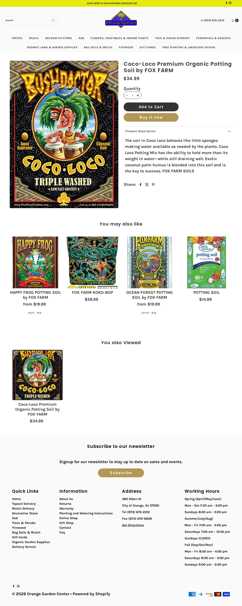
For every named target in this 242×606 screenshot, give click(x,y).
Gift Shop (66, 523)
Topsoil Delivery (24, 504)
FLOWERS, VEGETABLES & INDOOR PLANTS (119, 38)
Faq (62, 532)
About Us (66, 499)
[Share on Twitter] (147, 184)
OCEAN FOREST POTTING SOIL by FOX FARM (149, 295)
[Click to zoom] (113, 66)
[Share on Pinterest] (153, 184)
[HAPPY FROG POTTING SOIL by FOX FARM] (35, 262)
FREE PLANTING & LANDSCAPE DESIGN (188, 47)
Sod (81, 38)
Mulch (34, 38)
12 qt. (39, 313)
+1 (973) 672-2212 (212, 20)
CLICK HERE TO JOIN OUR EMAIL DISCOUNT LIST (112, 3)
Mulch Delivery (23, 508)
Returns (65, 504)
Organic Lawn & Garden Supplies (52, 47)
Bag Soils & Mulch (98, 47)
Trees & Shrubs (24, 523)
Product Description (140, 131)
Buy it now (151, 117)
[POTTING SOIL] (206, 262)
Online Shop (68, 518)
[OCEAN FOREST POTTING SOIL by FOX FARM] (149, 262)
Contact (65, 528)
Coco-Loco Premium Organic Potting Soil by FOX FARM (37, 409)
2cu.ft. (31, 313)
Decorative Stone (58, 38)
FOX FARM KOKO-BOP (92, 292)
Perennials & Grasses (213, 38)
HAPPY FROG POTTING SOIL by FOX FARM (35, 295)
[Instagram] (230, 3)
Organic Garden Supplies (31, 542)
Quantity (132, 89)
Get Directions (133, 525)
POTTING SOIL (206, 292)
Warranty (66, 508)
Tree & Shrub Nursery (172, 38)
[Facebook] (226, 3)
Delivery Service (24, 547)
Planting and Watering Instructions (86, 513)
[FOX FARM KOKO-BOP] (92, 262)
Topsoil (17, 38)
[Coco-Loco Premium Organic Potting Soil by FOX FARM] (37, 375)
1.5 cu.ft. (145, 313)
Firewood (126, 47)
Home (16, 499)
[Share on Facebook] (140, 184)
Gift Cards (148, 47)
